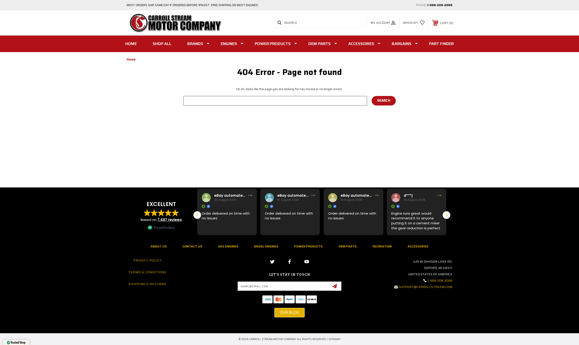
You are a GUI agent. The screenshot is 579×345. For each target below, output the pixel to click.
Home (131, 44)
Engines (229, 44)
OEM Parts (319, 44)
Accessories (361, 44)
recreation (382, 246)
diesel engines (266, 246)
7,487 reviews (169, 219)
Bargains (401, 44)
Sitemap (334, 339)
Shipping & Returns (147, 283)
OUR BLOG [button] (289, 312)
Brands (195, 44)
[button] (446, 215)
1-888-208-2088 (439, 5)
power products (308, 246)
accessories (418, 246)
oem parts (348, 246)
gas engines (228, 246)
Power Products (273, 44)
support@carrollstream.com (425, 286)
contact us (192, 246)
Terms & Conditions (147, 272)
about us (159, 246)
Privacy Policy (147, 260)
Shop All (162, 44)
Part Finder (441, 44)
